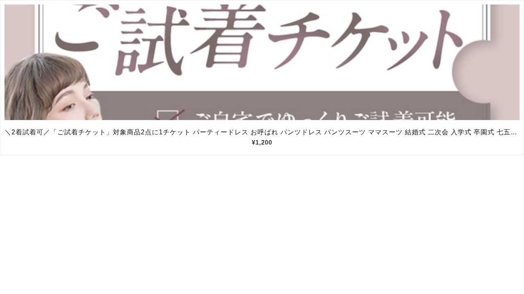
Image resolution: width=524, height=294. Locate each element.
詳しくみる (262, 62)
